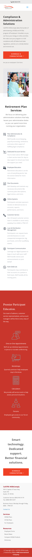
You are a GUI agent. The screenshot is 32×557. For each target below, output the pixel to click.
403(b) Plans (8, 517)
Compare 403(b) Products (12, 537)
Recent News (8, 534)
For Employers (8, 523)
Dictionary (7, 540)
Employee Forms (9, 531)
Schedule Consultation (16, 472)
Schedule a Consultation (16, 55)
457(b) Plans (8, 520)
